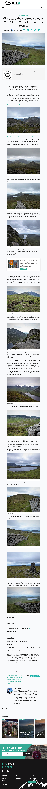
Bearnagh (17, 676)
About (3, 780)
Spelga (8, 683)
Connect (23, 7)
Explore (43, 7)
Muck (21, 679)
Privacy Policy (18, 778)
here (29, 628)
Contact (16, 775)
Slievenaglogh (18, 681)
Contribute (4, 775)
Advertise (4, 778)
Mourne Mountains (23, 15)
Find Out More (23, 268)
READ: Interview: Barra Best (13, 104)
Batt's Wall (11, 676)
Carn (21, 676)
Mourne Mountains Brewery (24, 671)
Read (3, 7)
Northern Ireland (10, 681)
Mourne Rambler (15, 679)
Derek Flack (16, 30)
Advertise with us (32, 782)
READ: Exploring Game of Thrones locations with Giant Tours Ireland (22, 136)
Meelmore (16, 677)
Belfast (4, 719)
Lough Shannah (10, 677)
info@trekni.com (31, 778)
